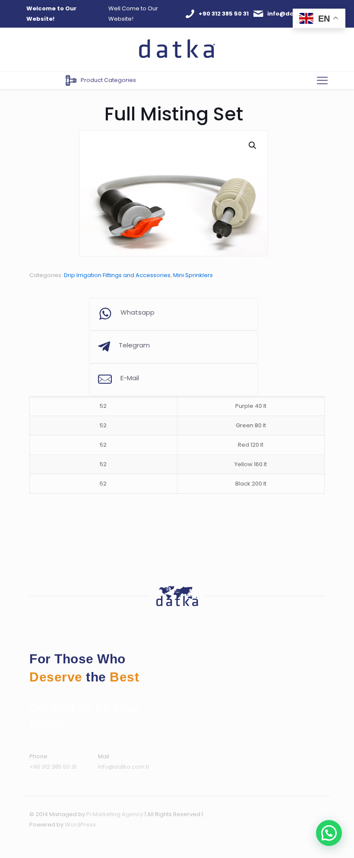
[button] (253, 145)
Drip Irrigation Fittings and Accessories (117, 275)
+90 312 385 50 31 (52, 767)
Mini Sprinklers (193, 275)
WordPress (80, 824)
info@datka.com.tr (124, 767)
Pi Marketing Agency (114, 814)
